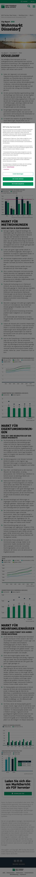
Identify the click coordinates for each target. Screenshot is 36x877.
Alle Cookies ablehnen (18, 179)
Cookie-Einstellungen (18, 174)
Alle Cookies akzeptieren (18, 183)
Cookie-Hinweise (10, 167)
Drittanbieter (6, 169)
